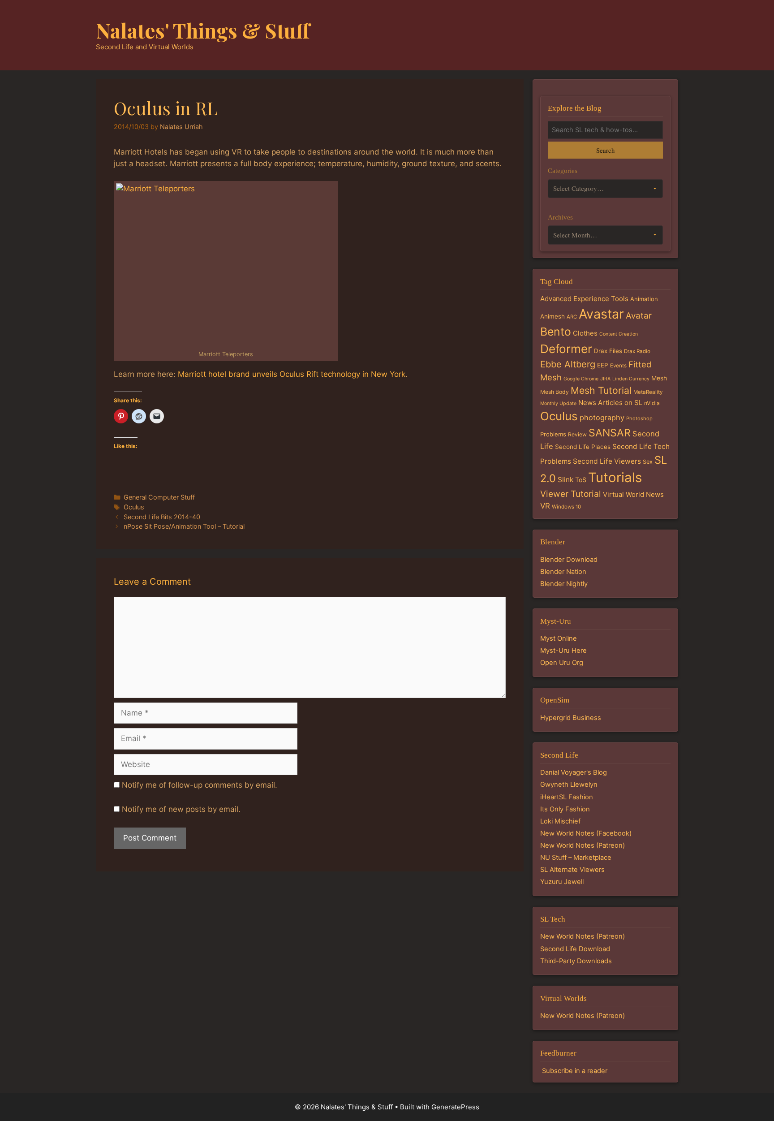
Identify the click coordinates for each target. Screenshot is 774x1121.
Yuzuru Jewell (562, 882)
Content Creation (618, 334)
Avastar (601, 314)
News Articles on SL (610, 402)
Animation (644, 298)
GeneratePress (455, 1107)
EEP (602, 365)
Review (577, 434)
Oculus (134, 507)
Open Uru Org (561, 663)
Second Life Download (575, 949)
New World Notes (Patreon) (582, 845)
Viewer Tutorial (570, 493)
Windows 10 (566, 507)
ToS (580, 479)
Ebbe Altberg (567, 364)
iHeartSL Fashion (566, 797)
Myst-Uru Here (563, 651)
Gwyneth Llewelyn (569, 784)
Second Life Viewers (607, 461)
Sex (648, 461)
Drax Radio (637, 351)
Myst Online (558, 638)
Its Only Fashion (565, 809)
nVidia (652, 403)
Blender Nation (563, 572)
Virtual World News (633, 494)
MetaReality (647, 392)
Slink (565, 479)
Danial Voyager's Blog (573, 772)
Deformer (566, 349)
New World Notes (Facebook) (586, 833)
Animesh (552, 316)
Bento (555, 331)
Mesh (659, 378)
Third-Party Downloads (576, 961)
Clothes (585, 333)
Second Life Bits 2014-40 (162, 517)
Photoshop (639, 418)
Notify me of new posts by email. (181, 809)
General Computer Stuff (159, 497)
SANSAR (610, 433)
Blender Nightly (564, 584)
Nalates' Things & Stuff (203, 30)
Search (605, 150)
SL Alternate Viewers (572, 870)
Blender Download (569, 560)
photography (602, 417)
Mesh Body (554, 391)
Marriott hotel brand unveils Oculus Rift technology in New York (291, 374)
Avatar (639, 315)
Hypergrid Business (570, 718)
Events (618, 365)
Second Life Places (583, 446)
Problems (553, 434)
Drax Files (608, 350)
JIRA (605, 379)
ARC (572, 317)
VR (545, 505)
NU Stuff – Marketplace (575, 858)
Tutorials (615, 477)
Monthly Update (558, 403)
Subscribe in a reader (574, 1071)
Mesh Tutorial (601, 390)
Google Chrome (580, 379)
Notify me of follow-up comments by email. (199, 784)
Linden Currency (630, 379)
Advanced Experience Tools (584, 298)
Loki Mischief (560, 821)
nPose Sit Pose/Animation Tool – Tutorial (184, 526)
